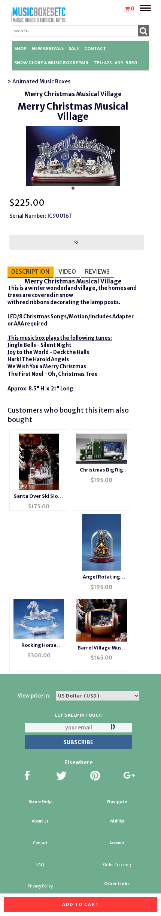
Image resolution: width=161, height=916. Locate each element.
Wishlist (117, 821)
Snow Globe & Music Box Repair (51, 62)
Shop (21, 48)
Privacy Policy (40, 886)
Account (116, 843)
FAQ (40, 864)
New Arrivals (48, 48)
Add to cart (80, 904)
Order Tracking (117, 864)
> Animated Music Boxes (38, 81)
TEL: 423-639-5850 (115, 62)
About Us (40, 821)
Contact (95, 48)
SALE (74, 48)
